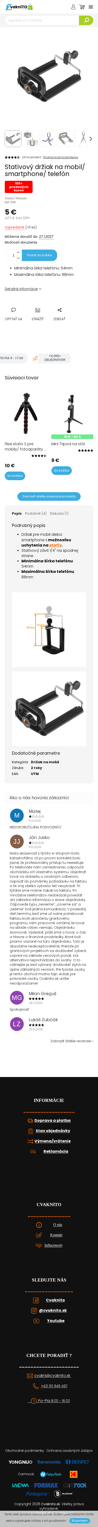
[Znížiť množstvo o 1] (18, 258)
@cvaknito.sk (53, 1310)
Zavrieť (41, 304)
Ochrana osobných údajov (69, 1450)
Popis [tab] (17, 513)
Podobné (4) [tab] (36, 513)
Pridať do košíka (39, 255)
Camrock (26, 1474)
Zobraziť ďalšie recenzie (70, 1041)
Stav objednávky (53, 1131)
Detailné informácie (21, 288)
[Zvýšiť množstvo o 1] (18, 252)
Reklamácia (56, 1151)
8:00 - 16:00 (60, 1401)
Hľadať (86, 20)
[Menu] (91, 7)
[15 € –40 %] (72, 413)
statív (55, 545)
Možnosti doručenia (21, 242)
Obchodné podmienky (24, 1450)
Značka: (16, 198)
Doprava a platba (52, 1120)
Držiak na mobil (45, 762)
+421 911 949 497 (54, 1386)
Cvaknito (55, 1300)
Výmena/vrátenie (52, 1141)
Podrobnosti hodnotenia (60, 157)
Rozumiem (80, 1521)
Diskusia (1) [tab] (59, 513)
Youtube (55, 1320)
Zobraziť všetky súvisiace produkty (49, 496)
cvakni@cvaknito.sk (52, 1375)
